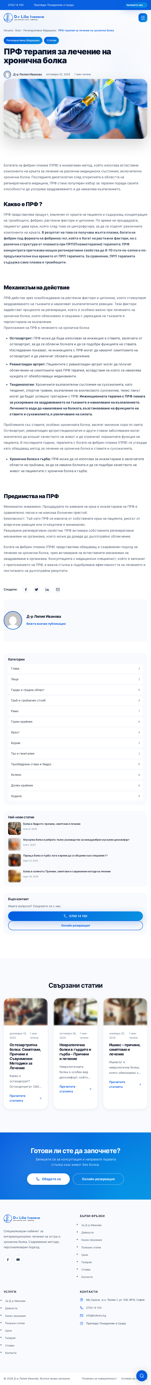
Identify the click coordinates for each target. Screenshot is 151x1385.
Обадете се (51, 1179)
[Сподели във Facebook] (26, 589)
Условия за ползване (134, 1378)
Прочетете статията (17, 1098)
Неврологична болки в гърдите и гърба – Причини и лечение (75, 1052)
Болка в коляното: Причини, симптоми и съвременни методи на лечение (66, 871)
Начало (8, 30)
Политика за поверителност (99, 1378)
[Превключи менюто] (142, 17)
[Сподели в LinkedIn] (47, 589)
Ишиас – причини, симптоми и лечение (124, 1049)
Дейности (87, 1232)
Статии (51, 40)
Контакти (87, 1276)
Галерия (86, 1262)
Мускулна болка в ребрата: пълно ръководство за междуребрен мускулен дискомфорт (76, 839)
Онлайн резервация (75, 925)
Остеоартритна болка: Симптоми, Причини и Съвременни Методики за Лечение (25, 1056)
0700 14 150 (78, 916)
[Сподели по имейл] (58, 589)
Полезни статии (91, 1247)
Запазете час (134, 4)
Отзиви (85, 1269)
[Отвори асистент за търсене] (141, 1375)
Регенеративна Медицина (39, 30)
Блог (18, 30)
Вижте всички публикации (46, 623)
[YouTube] (18, 1260)
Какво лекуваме (91, 1239)
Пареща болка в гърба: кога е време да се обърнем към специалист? (65, 855)
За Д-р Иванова (91, 1225)
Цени (84, 1254)
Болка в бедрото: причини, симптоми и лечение (51, 823)
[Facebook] (8, 1260)
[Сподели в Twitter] (36, 589)
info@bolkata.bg (96, 1315)
